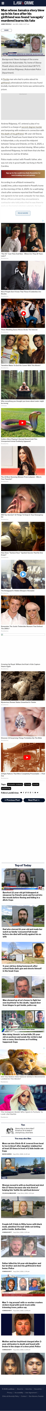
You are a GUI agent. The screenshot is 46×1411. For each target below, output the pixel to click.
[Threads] (30, 793)
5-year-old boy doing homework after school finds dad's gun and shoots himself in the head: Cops (22, 968)
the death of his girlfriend (12, 134)
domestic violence (15, 784)
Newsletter (38, 1389)
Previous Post (13, 800)
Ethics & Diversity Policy (10, 1396)
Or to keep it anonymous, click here (24, 1132)
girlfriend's (5, 83)
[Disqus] (23, 832)
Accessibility (19, 1393)
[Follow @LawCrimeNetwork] (33, 793)
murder (36, 784)
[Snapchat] (35, 793)
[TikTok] (26, 793)
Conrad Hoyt (7, 1232)
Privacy (9, 1393)
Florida (6, 79)
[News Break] (38, 793)
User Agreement (31, 1393)
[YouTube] (21, 793)
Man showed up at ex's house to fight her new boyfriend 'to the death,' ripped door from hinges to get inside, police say (22, 1002)
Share (6, 30)
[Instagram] (28, 793)
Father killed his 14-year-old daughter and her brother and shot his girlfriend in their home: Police (21, 1265)
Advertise (28, 1389)
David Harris (7, 1154)
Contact (24, 1396)
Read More (23, 213)
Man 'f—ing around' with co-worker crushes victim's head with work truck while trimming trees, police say (22, 1305)
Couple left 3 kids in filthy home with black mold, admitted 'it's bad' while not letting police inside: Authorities (22, 1226)
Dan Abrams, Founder (36, 1396)
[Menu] (3, 3)
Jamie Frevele (6, 24)
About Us (20, 1389)
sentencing (6, 788)
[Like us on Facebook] (23, 793)
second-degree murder (31, 127)
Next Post (33, 800)
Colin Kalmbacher (9, 1193)
